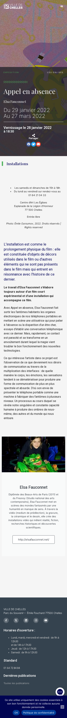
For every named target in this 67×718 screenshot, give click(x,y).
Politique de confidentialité (38, 712)
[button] (60, 666)
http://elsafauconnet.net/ (33, 539)
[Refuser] (62, 707)
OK (16, 712)
